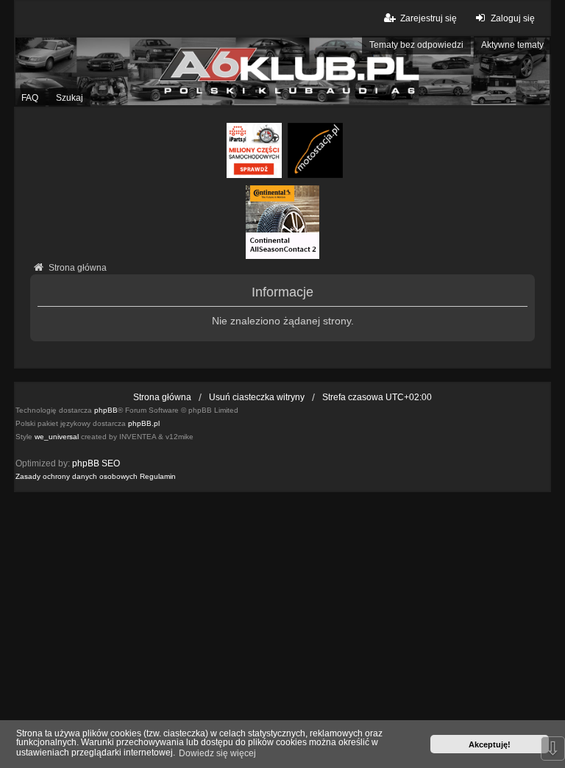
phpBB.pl (144, 423)
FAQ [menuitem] (29, 98)
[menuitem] (76, 476)
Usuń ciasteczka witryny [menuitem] (257, 397)
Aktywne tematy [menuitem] (512, 45)
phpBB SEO (96, 463)
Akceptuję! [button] (490, 744)
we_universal (57, 437)
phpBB (106, 410)
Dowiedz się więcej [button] (217, 753)
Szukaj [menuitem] (69, 98)
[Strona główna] (282, 71)
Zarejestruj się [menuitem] (428, 18)
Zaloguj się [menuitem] (513, 18)
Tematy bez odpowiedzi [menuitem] (416, 45)
